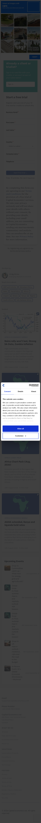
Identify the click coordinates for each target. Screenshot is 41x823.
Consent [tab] (7, 391)
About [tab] (33, 391)
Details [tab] (20, 391)
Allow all (20, 429)
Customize (19, 436)
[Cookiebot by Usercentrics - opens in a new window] (29, 385)
